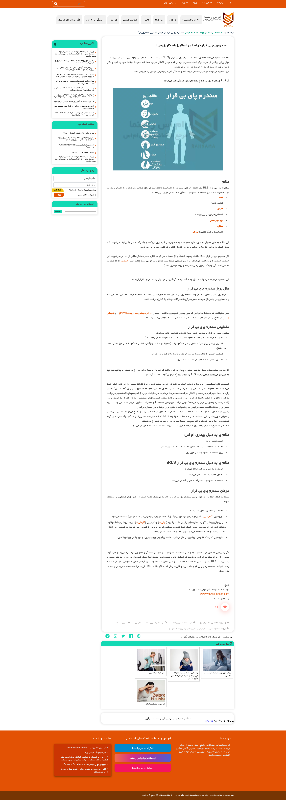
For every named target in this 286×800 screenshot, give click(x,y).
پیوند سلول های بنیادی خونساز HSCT (78, 133)
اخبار (146, 20)
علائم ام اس (190, 33)
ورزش (113, 20)
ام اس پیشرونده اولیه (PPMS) (135, 313)
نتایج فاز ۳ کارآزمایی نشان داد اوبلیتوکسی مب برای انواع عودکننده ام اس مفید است (75, 69)
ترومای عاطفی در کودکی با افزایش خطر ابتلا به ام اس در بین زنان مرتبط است (74, 114)
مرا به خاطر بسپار (85, 195)
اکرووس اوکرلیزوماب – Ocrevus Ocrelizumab (85, 765)
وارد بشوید (208, 721)
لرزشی (195, 232)
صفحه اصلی (217, 33)
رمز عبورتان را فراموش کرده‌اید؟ (82, 190)
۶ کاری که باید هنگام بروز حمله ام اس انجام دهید (74, 101)
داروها (159, 20)
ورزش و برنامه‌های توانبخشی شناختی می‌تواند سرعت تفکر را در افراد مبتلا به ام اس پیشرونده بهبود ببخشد (75, 54)
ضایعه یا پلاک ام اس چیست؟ (94, 753)
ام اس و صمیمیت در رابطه (83, 152)
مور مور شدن (216, 220)
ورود (195, 3)
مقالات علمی (130, 20)
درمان (172, 20)
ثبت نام (57, 190)
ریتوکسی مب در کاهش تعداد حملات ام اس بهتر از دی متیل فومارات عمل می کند (74, 89)
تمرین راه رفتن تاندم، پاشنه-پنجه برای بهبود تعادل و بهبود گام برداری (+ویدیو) (76, 139)
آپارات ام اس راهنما (142, 768)
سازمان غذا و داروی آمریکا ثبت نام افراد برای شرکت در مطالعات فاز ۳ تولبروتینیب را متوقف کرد (74, 96)
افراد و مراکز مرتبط (69, 20)
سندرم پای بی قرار (200, 629)
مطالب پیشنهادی (142, 623)
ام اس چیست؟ (190, 20)
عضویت (184, 3)
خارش (220, 209)
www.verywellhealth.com (214, 594)
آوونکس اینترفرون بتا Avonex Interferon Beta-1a (76, 146)
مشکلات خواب (175, 629)
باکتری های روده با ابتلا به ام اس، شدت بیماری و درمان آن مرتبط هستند (74, 62)
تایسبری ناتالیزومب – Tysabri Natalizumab (86, 748)
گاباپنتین (208, 516)
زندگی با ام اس (94, 20)
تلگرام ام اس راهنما (142, 748)
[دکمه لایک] (225, 607)
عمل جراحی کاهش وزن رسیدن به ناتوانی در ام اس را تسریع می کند (75, 82)
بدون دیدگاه (121, 623)
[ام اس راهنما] (228, 20)
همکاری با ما (207, 3)
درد (221, 197)
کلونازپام (140, 522)
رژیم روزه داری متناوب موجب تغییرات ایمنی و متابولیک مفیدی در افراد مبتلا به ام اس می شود (75, 75)
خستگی (124, 261)
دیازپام (162, 522)
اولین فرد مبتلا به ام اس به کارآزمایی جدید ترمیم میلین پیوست (74, 107)
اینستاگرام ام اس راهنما (143, 758)
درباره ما (220, 3)
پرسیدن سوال (170, 3)
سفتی (220, 226)
